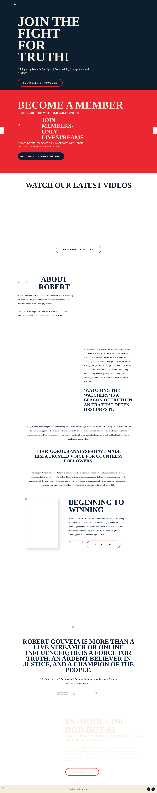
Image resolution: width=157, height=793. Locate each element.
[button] (2, 130)
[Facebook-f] (148, 789)
